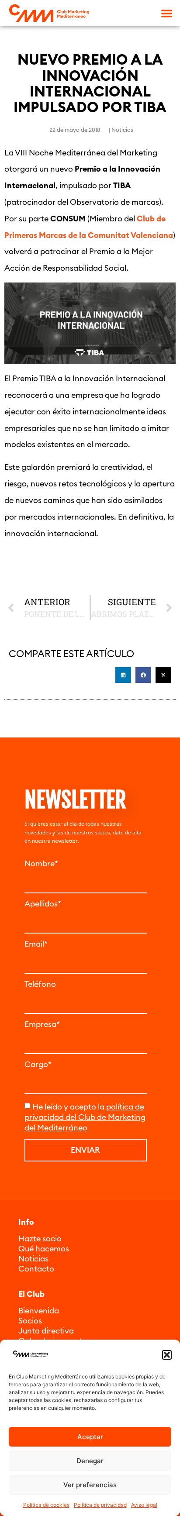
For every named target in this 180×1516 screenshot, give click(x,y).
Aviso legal (144, 1505)
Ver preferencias (90, 1485)
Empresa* (42, 1024)
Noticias (122, 129)
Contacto (36, 1269)
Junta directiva (46, 1331)
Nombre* (41, 864)
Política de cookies (46, 1505)
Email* (36, 944)
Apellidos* (42, 904)
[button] (167, 1355)
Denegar (90, 1461)
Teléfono (40, 984)
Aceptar (90, 1437)
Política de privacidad (100, 1505)
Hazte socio (40, 1238)
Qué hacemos (43, 1249)
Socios (30, 1321)
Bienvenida (38, 1311)
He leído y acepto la (84, 1117)
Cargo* (38, 1064)
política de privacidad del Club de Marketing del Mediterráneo (84, 1117)
